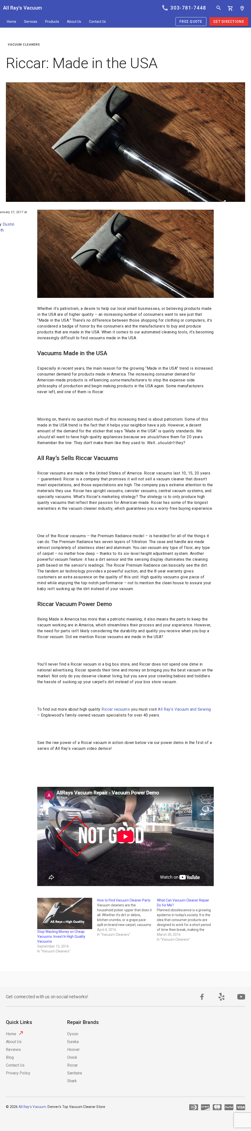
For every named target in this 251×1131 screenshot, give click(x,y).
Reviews (13, 1049)
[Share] (223, 203)
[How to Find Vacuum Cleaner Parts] (127, 917)
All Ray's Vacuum (22, 8)
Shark (72, 1081)
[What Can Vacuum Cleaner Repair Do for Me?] (187, 920)
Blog (10, 1057)
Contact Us (97, 22)
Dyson (72, 1034)
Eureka (73, 1041)
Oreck (72, 1057)
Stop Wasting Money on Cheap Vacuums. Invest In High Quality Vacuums (61, 936)
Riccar (72, 1065)
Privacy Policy (18, 1073)
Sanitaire (74, 1073)
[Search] (219, 8)
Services (30, 22)
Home (11, 22)
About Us (74, 22)
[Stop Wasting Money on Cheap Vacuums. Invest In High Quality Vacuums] (64, 913)
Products (52, 22)
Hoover (73, 1049)
